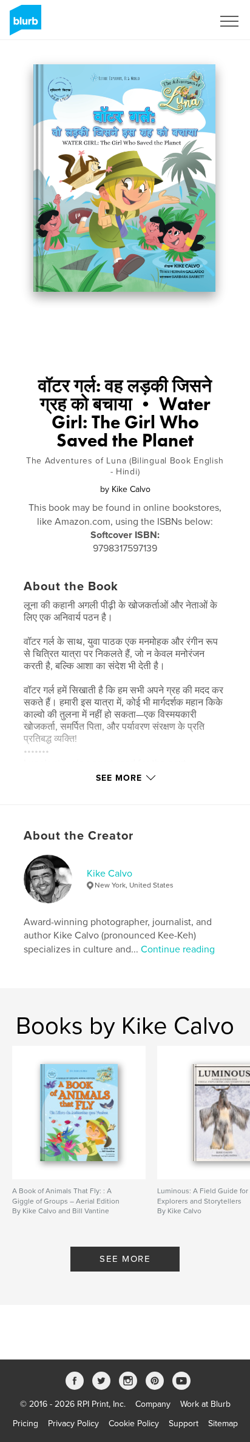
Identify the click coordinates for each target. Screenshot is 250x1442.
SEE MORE (125, 1258)
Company (153, 1404)
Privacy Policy (73, 1423)
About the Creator (78, 836)
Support (183, 1423)
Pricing (25, 1423)
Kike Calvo (109, 874)
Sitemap (223, 1423)
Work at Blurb (205, 1404)
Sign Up (182, 21)
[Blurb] (23, 25)
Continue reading (178, 949)
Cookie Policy (134, 1423)
